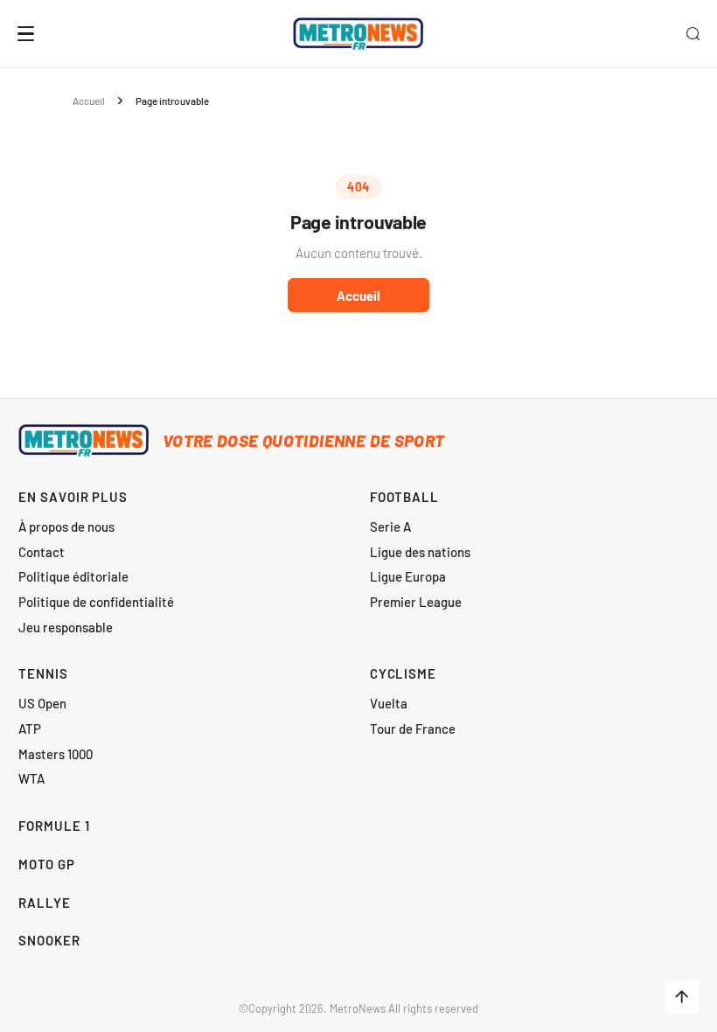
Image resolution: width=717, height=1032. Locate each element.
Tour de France (413, 728)
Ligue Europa (408, 576)
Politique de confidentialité (96, 602)
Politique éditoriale (73, 576)
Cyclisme (403, 673)
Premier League (416, 602)
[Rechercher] (692, 33)
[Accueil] (358, 34)
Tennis (42, 673)
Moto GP (46, 864)
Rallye (44, 902)
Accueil (89, 100)
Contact (41, 552)
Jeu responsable (65, 627)
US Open (42, 703)
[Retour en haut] (681, 996)
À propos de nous (66, 526)
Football (404, 497)
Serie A (390, 526)
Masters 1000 (55, 754)
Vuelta (388, 703)
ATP (29, 728)
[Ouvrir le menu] (26, 33)
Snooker (49, 940)
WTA (31, 778)
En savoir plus (73, 497)
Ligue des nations (420, 552)
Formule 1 (53, 825)
